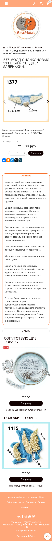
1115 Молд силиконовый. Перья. (26, 486)
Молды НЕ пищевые (20, 47)
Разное (38, 47)
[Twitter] (33, 516)
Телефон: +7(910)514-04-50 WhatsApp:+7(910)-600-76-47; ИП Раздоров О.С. (26, 525)
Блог (41, 497)
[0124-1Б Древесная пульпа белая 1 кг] (26, 369)
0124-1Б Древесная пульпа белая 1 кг (26, 410)
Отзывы (26, 331)
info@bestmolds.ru (26, 530)
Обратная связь (15, 502)
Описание (26, 175)
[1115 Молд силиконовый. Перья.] (26, 445)
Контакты (26, 507)
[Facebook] (22, 516)
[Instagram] (26, 516)
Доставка (31, 502)
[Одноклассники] (8, 160)
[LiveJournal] (20, 160)
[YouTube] (29, 516)
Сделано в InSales (25, 536)
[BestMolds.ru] (26, 25)
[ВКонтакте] (4, 160)
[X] (16, 160)
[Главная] (4, 47)
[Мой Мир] (12, 160)
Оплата (41, 502)
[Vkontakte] (19, 516)
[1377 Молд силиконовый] (26, 99)
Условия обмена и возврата (22, 497)
